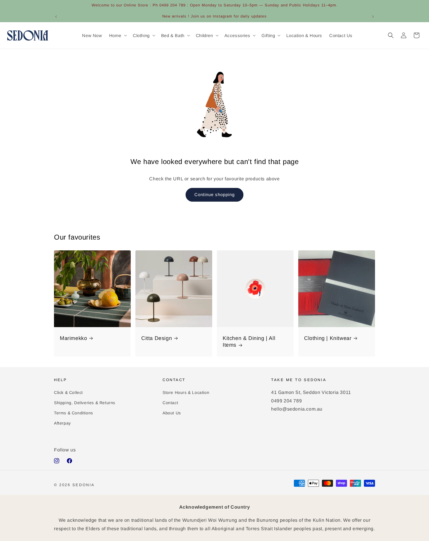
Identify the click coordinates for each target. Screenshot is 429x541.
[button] (117, 35)
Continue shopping (214, 194)
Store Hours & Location (186, 392)
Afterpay (62, 423)
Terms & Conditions (73, 413)
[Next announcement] (373, 16)
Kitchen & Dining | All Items (249, 341)
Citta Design (156, 338)
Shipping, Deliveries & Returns (84, 402)
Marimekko (73, 338)
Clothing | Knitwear (327, 338)
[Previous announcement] (56, 16)
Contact (170, 402)
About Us (172, 413)
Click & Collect (68, 392)
